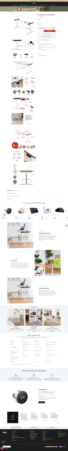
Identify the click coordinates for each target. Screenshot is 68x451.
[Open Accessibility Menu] (66, 225)
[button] (3, 442)
